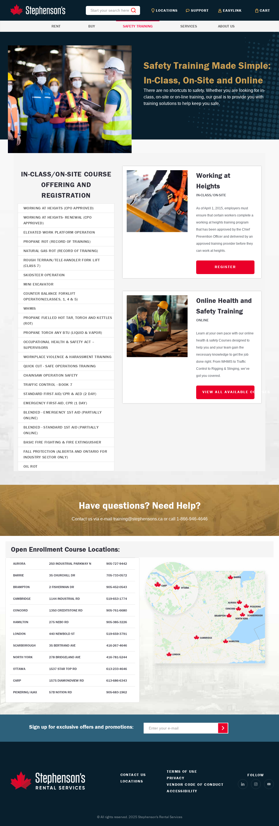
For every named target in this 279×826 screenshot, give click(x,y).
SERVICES (188, 26)
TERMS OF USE (182, 771)
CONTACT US (133, 774)
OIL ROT (30, 466)
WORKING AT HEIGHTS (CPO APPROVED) (58, 208)
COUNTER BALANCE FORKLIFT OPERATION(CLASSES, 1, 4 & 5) (50, 296)
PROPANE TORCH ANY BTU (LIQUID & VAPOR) (62, 332)
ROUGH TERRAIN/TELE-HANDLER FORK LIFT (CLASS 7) (61, 262)
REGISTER (225, 266)
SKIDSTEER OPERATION (44, 274)
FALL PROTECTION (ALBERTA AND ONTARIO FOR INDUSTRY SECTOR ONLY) (65, 454)
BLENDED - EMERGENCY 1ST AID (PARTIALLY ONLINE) (62, 415)
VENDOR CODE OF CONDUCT (195, 784)
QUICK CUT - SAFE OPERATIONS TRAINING (59, 366)
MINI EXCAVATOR (38, 284)
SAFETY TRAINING (138, 26)
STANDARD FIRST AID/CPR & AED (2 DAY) (59, 393)
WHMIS (29, 308)
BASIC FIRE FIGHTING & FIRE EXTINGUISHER (62, 442)
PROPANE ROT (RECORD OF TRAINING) (56, 241)
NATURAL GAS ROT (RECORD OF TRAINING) (60, 250)
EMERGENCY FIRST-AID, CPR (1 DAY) (55, 402)
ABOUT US (226, 26)
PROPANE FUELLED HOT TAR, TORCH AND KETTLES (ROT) (67, 320)
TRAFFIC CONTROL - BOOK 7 (47, 384)
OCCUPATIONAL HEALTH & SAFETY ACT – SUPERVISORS (58, 344)
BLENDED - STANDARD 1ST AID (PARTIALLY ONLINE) (61, 430)
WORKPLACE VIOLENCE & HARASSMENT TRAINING (67, 356)
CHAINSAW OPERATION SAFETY (50, 375)
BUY (91, 26)
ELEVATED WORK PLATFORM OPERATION (59, 232)
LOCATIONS (131, 781)
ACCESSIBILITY (182, 790)
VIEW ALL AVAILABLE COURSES (228, 391)
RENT (55, 26)
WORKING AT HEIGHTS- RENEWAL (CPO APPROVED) (57, 220)
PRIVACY (175, 777)
